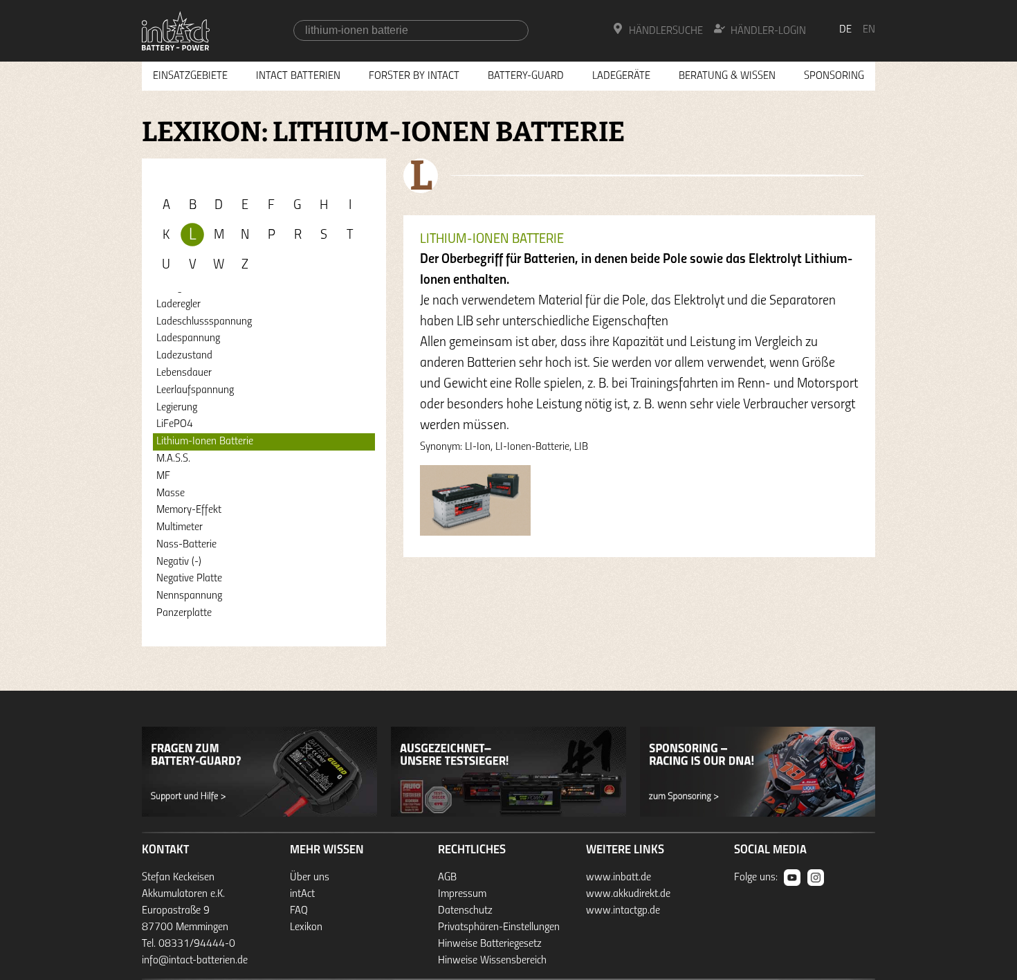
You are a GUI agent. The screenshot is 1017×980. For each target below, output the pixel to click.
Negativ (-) (178, 562)
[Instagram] (815, 877)
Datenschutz (465, 910)
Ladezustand (184, 355)
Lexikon (306, 927)
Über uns (309, 877)
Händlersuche (666, 31)
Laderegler (178, 304)
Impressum (462, 894)
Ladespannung (188, 338)
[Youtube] (792, 877)
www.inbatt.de (618, 877)
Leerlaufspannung (195, 390)
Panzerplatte (184, 613)
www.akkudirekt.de (628, 894)
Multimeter (179, 527)
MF (163, 476)
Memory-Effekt (188, 510)
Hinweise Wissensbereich (492, 960)
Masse (170, 493)
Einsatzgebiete (190, 76)
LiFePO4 (174, 424)
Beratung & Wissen (727, 76)
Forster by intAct (414, 76)
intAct (302, 894)
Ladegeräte (621, 76)
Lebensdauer (184, 373)
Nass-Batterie (186, 544)
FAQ (299, 910)
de (845, 29)
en (869, 29)
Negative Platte (189, 578)
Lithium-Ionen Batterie (204, 441)
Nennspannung (189, 595)
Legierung (176, 407)
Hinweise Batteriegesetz (490, 944)
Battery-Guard (526, 76)
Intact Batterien (298, 76)
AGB (447, 877)
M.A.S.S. (173, 458)
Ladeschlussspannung (204, 321)
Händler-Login (768, 31)
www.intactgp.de (623, 910)
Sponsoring (834, 76)
